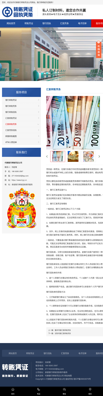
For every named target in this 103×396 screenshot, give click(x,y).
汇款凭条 (64, 23)
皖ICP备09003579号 (82, 379)
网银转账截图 (11, 136)
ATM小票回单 (11, 142)
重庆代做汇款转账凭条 (63, 330)
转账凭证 (29, 23)
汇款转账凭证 (11, 118)
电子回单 (82, 23)
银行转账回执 (11, 112)
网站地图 (68, 375)
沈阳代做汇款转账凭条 (63, 333)
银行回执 (46, 23)
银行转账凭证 (11, 100)
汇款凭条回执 (11, 130)
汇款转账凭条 (11, 124)
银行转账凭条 (11, 106)
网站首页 (11, 23)
